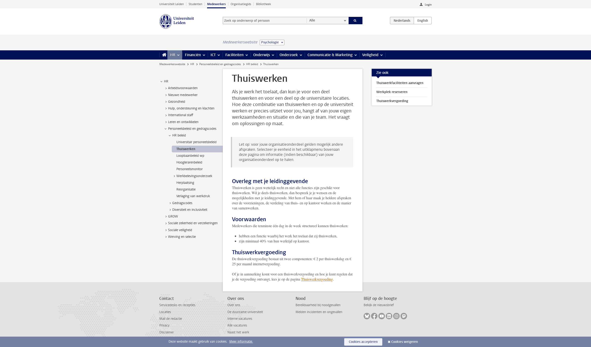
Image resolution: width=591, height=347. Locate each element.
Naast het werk (238, 332)
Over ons (233, 305)
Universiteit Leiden (171, 4)
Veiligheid (370, 54)
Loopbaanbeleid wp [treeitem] (190, 156)
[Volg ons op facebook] (374, 316)
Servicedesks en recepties (177, 305)
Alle (312, 20)
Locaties (165, 312)
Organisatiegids (241, 4)
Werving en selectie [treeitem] (182, 237)
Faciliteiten (234, 54)
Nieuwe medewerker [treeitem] (183, 95)
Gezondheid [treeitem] (176, 102)
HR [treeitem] (166, 81)
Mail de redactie (170, 319)
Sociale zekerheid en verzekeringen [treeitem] (193, 223)
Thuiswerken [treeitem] (185, 149)
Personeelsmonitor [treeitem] (189, 169)
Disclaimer (166, 332)
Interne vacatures (239, 319)
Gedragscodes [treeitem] (182, 203)
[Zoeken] (356, 20)
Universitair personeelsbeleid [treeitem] (196, 142)
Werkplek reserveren (391, 92)
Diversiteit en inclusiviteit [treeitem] (189, 210)
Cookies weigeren (404, 342)
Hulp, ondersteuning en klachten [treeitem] (191, 108)
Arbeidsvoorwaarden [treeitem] (183, 88)
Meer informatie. (241, 341)
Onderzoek (289, 54)
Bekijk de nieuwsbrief (379, 305)
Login (428, 4)
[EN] (423, 20)
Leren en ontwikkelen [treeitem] (183, 122)
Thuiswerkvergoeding (317, 279)
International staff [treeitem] (180, 115)
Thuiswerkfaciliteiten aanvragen (399, 83)
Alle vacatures (237, 325)
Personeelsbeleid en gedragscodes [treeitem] (192, 129)
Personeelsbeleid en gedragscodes (220, 64)
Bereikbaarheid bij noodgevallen (318, 305)
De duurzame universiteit (245, 312)
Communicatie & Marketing (330, 54)
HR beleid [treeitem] (179, 135)
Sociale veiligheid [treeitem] (180, 230)
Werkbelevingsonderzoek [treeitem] (194, 176)
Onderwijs (261, 54)
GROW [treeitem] (173, 216)
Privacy (164, 325)
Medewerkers (216, 4)
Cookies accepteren (363, 342)
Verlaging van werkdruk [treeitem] (193, 196)
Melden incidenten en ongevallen (319, 312)
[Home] (163, 55)
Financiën (193, 54)
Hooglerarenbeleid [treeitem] (189, 162)
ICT (213, 54)
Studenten (195, 4)
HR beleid (252, 64)
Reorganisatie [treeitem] (186, 189)
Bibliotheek (263, 4)
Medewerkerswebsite (172, 64)
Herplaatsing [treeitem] (185, 183)
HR (172, 54)
